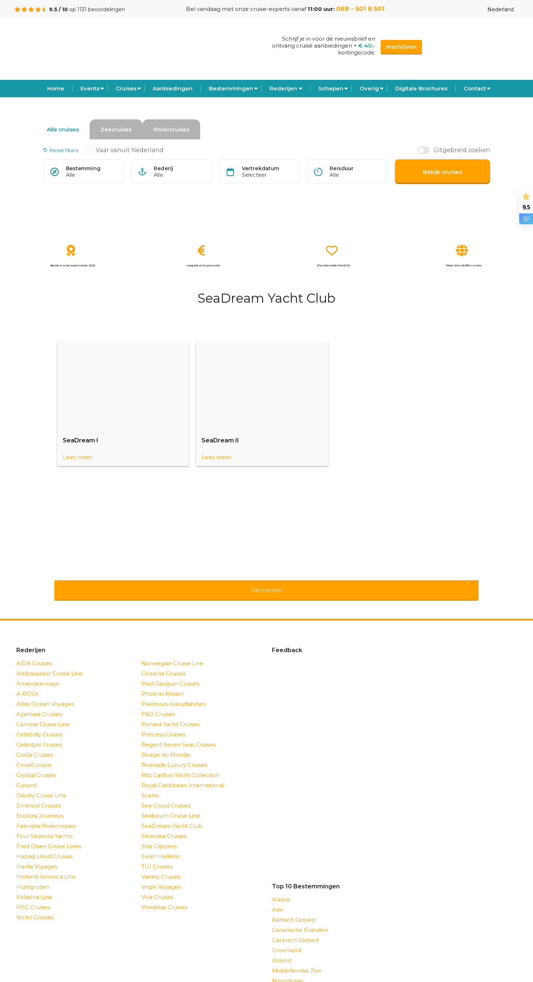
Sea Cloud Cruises (165, 796)
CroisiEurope (33, 755)
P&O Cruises (158, 704)
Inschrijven (401, 46)
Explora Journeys (39, 806)
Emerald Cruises (38, 796)
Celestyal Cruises (39, 735)
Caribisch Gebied (295, 930)
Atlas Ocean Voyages (45, 694)
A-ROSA (27, 684)
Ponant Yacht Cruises (170, 714)
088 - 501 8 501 (360, 8)
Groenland (286, 940)
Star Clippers (159, 836)
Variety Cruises (161, 867)
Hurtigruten (32, 877)
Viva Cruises (157, 887)
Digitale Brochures (421, 88)
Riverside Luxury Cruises (174, 755)
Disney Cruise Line (41, 785)
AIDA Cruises (34, 653)
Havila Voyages (36, 857)
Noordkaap (287, 971)
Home (55, 88)
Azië (278, 900)
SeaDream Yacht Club (171, 816)
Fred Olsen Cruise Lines (48, 836)
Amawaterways (37, 674)
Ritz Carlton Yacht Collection (180, 765)
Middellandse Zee (296, 961)
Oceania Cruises (163, 663)
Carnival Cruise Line (43, 714)
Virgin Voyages (161, 877)
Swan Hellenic (161, 846)
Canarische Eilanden (300, 920)
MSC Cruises (33, 897)
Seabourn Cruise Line (170, 806)
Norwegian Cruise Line (172, 653)
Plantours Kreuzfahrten (173, 694)
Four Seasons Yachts (44, 826)
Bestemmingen (231, 88)
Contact (475, 88)
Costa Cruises (34, 745)
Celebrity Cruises (39, 724)
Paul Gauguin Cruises (170, 674)
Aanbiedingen (173, 88)
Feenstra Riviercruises (46, 816)
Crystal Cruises (36, 765)
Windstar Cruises (164, 897)
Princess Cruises (163, 724)
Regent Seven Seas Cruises (178, 735)
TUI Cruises (156, 857)
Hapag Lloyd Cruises (44, 846)
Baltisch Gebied (293, 910)
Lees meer (77, 457)
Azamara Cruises (39, 704)
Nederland (500, 9)
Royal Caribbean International (182, 775)
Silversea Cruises (163, 826)
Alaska (281, 890)
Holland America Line (46, 867)
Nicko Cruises (34, 907)
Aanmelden (266, 585)
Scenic (150, 785)
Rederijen (283, 88)
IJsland (281, 951)
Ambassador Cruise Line (49, 663)
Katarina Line (34, 887)
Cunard (26, 775)
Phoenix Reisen (162, 684)
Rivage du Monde (165, 745)
